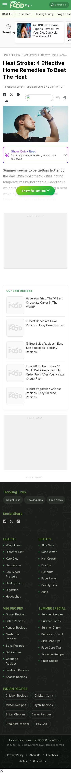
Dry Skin (46, 565)
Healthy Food (14, 583)
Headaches (13, 596)
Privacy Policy (15, 755)
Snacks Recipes (16, 677)
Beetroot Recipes (17, 670)
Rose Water (49, 552)
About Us (34, 755)
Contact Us (39, 761)
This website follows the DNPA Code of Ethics (35, 740)
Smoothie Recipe (52, 654)
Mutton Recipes (16, 705)
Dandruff (47, 572)
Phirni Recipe (50, 660)
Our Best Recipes (19, 291)
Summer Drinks (51, 627)
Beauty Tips (49, 585)
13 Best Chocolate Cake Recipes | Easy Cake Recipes (45, 323)
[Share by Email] (57, 98)
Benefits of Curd (52, 634)
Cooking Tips (35, 499)
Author (23, 761)
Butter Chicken (15, 714)
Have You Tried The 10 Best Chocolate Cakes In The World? (44, 302)
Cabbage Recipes (12, 661)
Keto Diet (12, 558)
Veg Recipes (13, 608)
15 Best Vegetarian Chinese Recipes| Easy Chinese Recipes (44, 393)
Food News (56, 499)
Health (7, 14)
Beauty (44, 539)
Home (6, 54)
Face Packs (49, 578)
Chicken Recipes (17, 695)
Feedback (52, 755)
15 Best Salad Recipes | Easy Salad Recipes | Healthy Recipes (44, 347)
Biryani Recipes (43, 705)
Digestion (12, 589)
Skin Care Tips (51, 641)
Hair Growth (49, 558)
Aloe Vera (47, 545)
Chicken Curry (44, 695)
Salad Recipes (15, 621)
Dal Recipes (13, 652)
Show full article (34, 191)
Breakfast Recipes (18, 723)
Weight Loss (13, 499)
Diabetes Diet (14, 552)
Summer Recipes (52, 614)
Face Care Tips (51, 647)
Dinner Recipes (16, 614)
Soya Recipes (15, 645)
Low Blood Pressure (13, 574)
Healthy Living (44, 14)
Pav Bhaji (42, 723)
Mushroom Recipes (13, 637)
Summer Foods (51, 621)
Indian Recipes (15, 689)
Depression (13, 565)
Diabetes (25, 14)
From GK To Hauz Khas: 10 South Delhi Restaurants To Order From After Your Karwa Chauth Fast (45, 372)
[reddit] (6, 101)
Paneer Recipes (16, 627)
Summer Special (52, 608)
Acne (44, 591)
